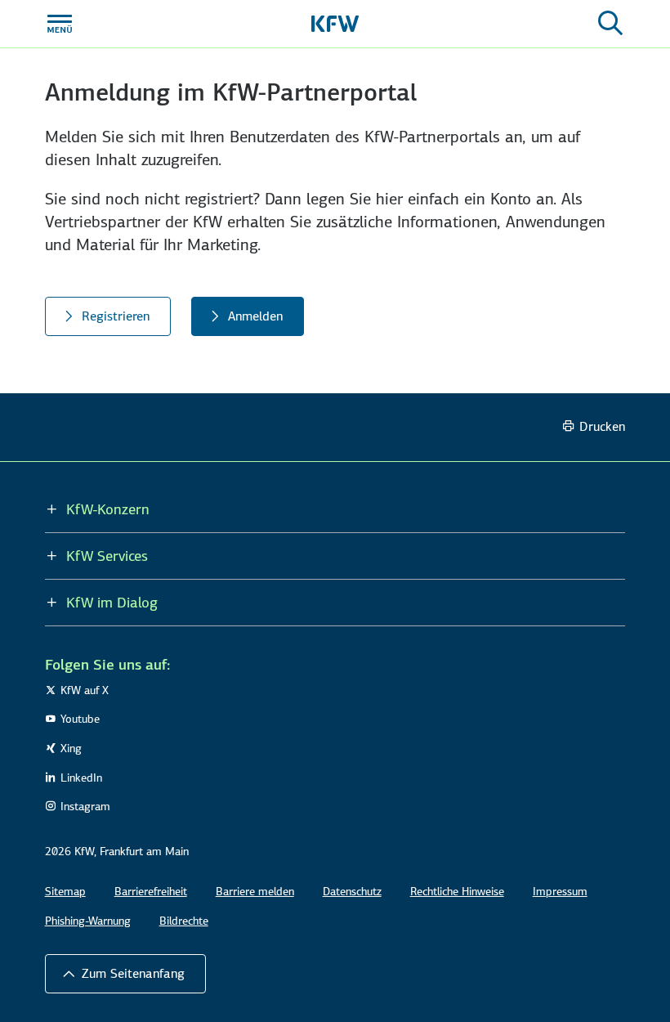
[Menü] (59, 23)
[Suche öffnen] (610, 23)
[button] (125, 973)
